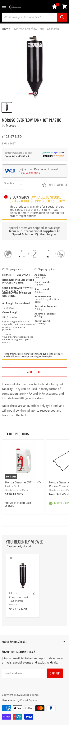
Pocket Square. (28, 700)
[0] (55, 8)
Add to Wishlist (57, 185)
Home (6, 28)
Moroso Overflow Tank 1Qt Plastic (19, 597)
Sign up (55, 673)
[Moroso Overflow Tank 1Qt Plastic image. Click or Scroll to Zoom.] (34, 67)
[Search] (62, 17)
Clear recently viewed (19, 546)
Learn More (32, 172)
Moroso (11, 125)
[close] (11, 558)
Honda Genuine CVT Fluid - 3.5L (18, 484)
